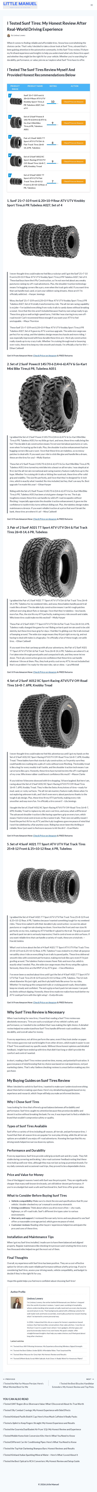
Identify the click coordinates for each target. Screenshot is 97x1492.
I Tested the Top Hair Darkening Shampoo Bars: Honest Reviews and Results (39, 1448)
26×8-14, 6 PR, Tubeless (31, 532)
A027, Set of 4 (52, 205)
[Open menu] (91, 5)
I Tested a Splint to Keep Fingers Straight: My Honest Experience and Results (39, 1423)
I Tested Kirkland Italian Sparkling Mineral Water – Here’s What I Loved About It (40, 1455)
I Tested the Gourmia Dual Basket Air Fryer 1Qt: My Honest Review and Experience (42, 1429)
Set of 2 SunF (19, 364)
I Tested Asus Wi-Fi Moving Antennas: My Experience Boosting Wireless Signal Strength (47, 1346)
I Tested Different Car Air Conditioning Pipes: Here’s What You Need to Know (39, 1442)
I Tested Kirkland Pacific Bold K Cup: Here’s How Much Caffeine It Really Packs (40, 1416)
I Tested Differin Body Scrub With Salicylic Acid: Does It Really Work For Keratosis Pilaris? (47, 1358)
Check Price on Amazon (73, 102)
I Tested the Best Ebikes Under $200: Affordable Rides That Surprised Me (41, 1350)
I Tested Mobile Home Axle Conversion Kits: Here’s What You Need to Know (39, 1435)
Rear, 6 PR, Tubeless (58, 848)
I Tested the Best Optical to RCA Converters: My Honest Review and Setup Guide (41, 1461)
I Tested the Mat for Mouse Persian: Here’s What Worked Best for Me (23, 1383)
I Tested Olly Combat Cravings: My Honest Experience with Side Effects (36, 1410)
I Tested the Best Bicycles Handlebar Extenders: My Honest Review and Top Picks (73, 1383)
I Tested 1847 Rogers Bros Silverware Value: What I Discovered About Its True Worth (43, 1404)
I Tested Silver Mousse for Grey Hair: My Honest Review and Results (39, 1354)
